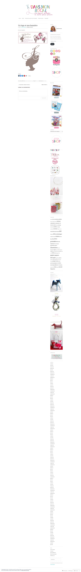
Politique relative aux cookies (25, 570)
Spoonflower (55, 265)
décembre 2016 (52, 389)
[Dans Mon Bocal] (40, 9)
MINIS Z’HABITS (45, 84)
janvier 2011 (52, 487)
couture (55, 228)
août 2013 (51, 448)
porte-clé (58, 259)
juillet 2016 (51, 395)
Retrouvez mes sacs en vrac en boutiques (31, 18)
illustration (54, 247)
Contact (23, 18)
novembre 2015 (52, 407)
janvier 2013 (52, 458)
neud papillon (59, 251)
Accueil (20, 18)
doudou (51, 234)
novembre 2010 (52, 490)
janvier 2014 (52, 440)
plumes (60, 257)
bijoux (57, 219)
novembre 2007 (52, 538)
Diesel (58, 231)
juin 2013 (51, 451)
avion (51, 219)
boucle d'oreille (52, 221)
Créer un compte (52, 549)
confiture (55, 226)
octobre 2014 (52, 427)
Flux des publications (53, 552)
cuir (51, 231)
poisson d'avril (55, 259)
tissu (55, 267)
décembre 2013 (52, 442)
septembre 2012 (52, 464)
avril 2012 (51, 472)
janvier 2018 (52, 371)
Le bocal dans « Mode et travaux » (24, 84)
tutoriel (60, 267)
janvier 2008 (52, 535)
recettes (59, 263)
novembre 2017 (52, 374)
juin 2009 (51, 514)
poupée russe (55, 261)
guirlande (52, 245)
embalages (59, 234)
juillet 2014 (51, 431)
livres (59, 249)
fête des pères (56, 243)
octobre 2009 (52, 508)
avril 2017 (51, 383)
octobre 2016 (52, 392)
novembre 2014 (52, 425)
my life (55, 251)
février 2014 (52, 439)
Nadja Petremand (30, 27)
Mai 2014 (51, 434)
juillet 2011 (51, 478)
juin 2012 (51, 469)
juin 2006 (51, 544)
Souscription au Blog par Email (55, 34)
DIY (60, 231)
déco (54, 234)
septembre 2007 (52, 541)
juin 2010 (51, 496)
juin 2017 (51, 380)
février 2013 (52, 457)
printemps (52, 263)
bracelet (55, 221)
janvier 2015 (52, 422)
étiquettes (52, 269)
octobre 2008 (52, 526)
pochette (51, 259)
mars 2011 (51, 484)
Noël (53, 253)
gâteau (56, 245)
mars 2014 (51, 437)
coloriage (59, 225)
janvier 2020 (52, 368)
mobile (51, 251)
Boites (60, 219)
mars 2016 (51, 401)
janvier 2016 (52, 404)
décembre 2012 (52, 460)
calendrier (52, 223)
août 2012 (51, 466)
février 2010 (52, 502)
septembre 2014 (52, 428)
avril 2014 (51, 436)
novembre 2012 (52, 461)
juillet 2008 (51, 529)
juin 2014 (51, 433)
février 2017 (52, 386)
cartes (54, 225)
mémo (57, 251)
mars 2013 (51, 455)
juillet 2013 (51, 449)
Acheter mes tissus (40, 18)
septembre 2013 (52, 446)
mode (53, 251)
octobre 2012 (52, 463)
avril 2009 (51, 517)
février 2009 (52, 520)
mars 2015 (51, 419)
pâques (55, 263)
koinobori (51, 249)
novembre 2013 (52, 443)
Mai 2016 (51, 398)
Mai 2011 (51, 481)
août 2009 (51, 511)
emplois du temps (52, 236)
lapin (55, 249)
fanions (61, 236)
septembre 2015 (52, 410)
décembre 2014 (52, 424)
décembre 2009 (52, 505)
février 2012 (52, 475)
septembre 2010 (52, 493)
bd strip (54, 219)
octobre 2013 (52, 445)
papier (52, 255)
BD (52, 219)
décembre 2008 (52, 523)
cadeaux (59, 221)
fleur (53, 239)
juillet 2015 (51, 413)
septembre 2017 (52, 377)
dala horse (54, 231)
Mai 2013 (51, 452)
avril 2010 (51, 499)
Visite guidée (46, 18)
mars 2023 (51, 365)
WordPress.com (52, 555)
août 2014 (51, 430)
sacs (51, 265)
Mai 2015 (51, 416)
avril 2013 (51, 454)
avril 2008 (51, 532)
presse (59, 261)
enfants (57, 236)
